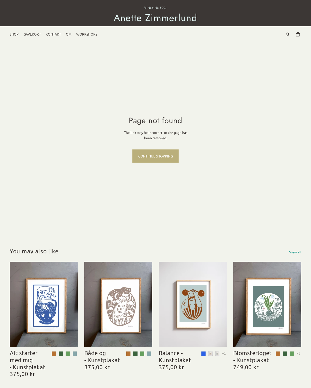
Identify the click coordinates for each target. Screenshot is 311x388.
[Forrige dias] (166, 304)
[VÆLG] (70, 339)
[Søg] (287, 34)
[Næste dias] (219, 304)
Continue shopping (155, 156)
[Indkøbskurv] (298, 34)
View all (295, 252)
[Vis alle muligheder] (224, 353)
